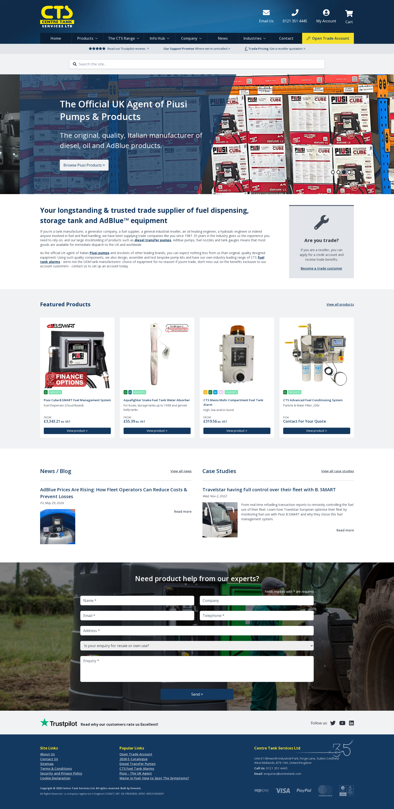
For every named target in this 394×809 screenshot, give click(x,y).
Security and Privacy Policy (61, 773)
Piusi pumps (99, 253)
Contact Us (49, 759)
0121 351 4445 (277, 768)
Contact (286, 38)
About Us (47, 754)
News (223, 38)
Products (85, 38)
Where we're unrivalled (211, 49)
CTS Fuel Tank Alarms (136, 768)
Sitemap (47, 764)
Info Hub (157, 38)
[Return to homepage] (146, 16)
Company (189, 38)
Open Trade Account (135, 754)
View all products (340, 304)
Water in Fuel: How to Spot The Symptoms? (154, 778)
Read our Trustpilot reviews (126, 49)
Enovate (135, 788)
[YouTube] (342, 723)
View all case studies (337, 471)
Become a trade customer (321, 268)
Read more (183, 511)
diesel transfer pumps (153, 240)
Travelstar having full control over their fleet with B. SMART (269, 489)
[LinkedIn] (351, 723)
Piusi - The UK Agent (135, 773)
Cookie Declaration (55, 778)
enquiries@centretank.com (282, 774)
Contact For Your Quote (304, 421)
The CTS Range (121, 38)
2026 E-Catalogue (133, 759)
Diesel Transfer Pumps (137, 764)
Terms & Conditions (56, 768)
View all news (181, 471)
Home (56, 38)
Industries (253, 38)
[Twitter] (333, 723)
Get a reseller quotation (286, 49)
